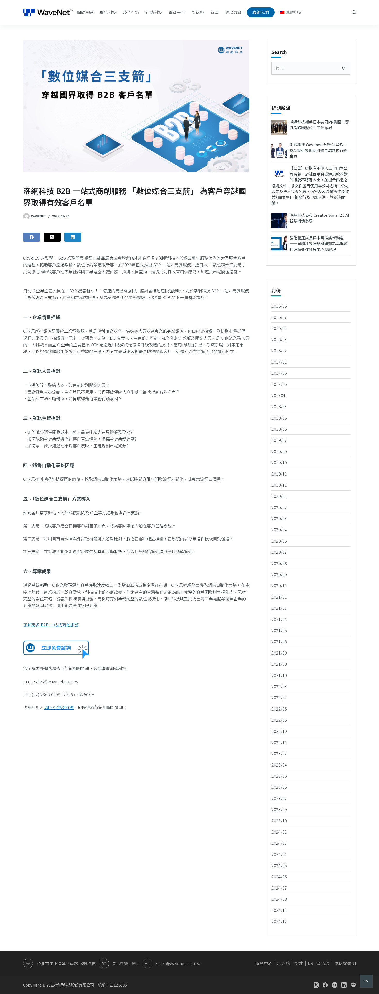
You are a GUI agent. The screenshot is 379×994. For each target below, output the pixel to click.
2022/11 (279, 742)
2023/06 (279, 787)
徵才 (298, 963)
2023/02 (279, 753)
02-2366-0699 (126, 963)
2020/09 (279, 574)
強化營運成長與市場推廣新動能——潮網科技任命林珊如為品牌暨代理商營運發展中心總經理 (319, 243)
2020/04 (279, 529)
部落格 (198, 12)
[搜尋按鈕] (343, 68)
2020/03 (279, 518)
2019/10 (279, 462)
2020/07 (279, 552)
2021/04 (279, 619)
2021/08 (279, 653)
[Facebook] (31, 237)
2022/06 (279, 720)
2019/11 (279, 474)
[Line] (353, 985)
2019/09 (279, 451)
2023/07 (279, 798)
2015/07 (279, 317)
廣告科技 (108, 12)
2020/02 (279, 507)
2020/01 (279, 496)
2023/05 (279, 776)
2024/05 (279, 865)
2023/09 (279, 809)
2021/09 (279, 664)
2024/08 (279, 899)
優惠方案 (233, 12)
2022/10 (279, 731)
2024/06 (279, 877)
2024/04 (279, 854)
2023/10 (279, 821)
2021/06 (279, 641)
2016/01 (279, 328)
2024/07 (279, 888)
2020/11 (279, 585)
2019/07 (279, 440)
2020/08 (279, 563)
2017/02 (279, 362)
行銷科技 (154, 12)
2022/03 (279, 686)
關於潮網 (85, 12)
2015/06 (279, 306)
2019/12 (279, 485)
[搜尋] (354, 12)
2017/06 (279, 384)
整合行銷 (131, 12)
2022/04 (279, 697)
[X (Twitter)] (52, 237)
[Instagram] (334, 985)
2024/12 (279, 921)
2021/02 (279, 597)
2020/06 (279, 541)
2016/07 (279, 350)
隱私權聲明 (345, 963)
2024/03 (279, 843)
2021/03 (279, 608)
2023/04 (279, 765)
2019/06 (279, 429)
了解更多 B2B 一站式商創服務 (51, 625)
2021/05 (279, 630)
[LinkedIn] (72, 237)
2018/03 (279, 406)
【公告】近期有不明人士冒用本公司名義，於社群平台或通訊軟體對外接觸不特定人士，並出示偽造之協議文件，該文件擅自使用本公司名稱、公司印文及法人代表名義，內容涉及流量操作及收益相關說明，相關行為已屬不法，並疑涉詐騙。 (310, 185)
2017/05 (279, 373)
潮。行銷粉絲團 (59, 707)
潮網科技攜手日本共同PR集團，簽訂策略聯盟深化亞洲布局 (319, 125)
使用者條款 (318, 963)
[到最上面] (366, 981)
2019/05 (279, 418)
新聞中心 (264, 963)
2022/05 (279, 709)
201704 (278, 395)
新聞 (214, 12)
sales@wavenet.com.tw (178, 963)
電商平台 (177, 12)
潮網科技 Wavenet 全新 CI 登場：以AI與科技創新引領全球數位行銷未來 (318, 150)
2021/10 (279, 675)
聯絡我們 (260, 12)
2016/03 (279, 339)
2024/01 (279, 832)
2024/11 (279, 910)
